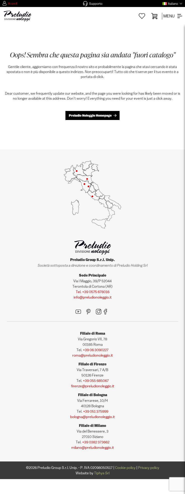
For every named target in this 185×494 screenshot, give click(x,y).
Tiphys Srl (101, 473)
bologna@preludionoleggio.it (92, 417)
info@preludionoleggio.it (93, 297)
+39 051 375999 (95, 411)
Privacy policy (148, 468)
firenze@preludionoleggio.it (92, 386)
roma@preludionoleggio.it (92, 355)
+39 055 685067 (96, 381)
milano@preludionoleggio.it (92, 447)
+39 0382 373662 (95, 442)
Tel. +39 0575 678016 (92, 292)
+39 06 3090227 (96, 350)
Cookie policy (125, 468)
